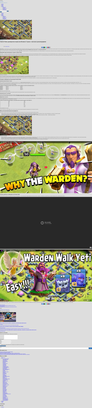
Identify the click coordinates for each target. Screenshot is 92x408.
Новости (2, 4)
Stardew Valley (4, 390)
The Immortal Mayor (5, 393)
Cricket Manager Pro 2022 (6, 367)
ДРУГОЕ (2, 6)
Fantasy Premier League (5, 371)
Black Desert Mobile (5, 361)
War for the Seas (5, 396)
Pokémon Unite (4, 386)
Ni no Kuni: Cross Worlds (6, 384)
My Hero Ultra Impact (5, 383)
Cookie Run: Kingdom (5, 366)
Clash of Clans (4, 365)
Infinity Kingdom (5, 378)
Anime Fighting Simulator (6, 358)
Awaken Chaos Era (5, 360)
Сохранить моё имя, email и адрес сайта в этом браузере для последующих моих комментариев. (12, 344)
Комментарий (2, 339)
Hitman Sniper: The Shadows (6, 376)
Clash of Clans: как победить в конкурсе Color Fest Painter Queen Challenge (11, 326)
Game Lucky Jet (5, 8)
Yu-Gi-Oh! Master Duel (5, 399)
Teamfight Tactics (5, 392)
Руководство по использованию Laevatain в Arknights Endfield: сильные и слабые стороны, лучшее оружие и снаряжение (15, 354)
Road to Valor (4, 388)
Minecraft (4, 381)
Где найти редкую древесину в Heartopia (5, 352)
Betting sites (4, 18)
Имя (0, 340)
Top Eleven (4, 394)
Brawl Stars (4, 362)
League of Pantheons (5, 379)
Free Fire (4, 374)
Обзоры (2, 5)
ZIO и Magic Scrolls (5, 400)
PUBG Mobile (4, 387)
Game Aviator (4, 7)
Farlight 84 (4, 372)
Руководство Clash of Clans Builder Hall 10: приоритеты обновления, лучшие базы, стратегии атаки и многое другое (18, 329)
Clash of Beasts (4, 364)
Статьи (2, 402)
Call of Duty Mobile (5, 363)
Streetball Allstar (5, 391)
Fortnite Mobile (4, 373)
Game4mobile (1, 1)
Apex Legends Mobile (5, 359)
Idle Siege (4, 377)
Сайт (0, 343)
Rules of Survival (5, 389)
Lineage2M (4, 380)
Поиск (90, 348)
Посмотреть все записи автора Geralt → (5, 309)
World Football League (5, 398)
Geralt (6, 46)
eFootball (4, 370)
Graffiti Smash (4, 375)
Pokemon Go (4, 385)
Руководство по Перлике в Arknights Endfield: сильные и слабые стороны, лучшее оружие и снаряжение (13, 353)
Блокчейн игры (3, 357)
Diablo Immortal (5, 368)
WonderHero (4, 397)
